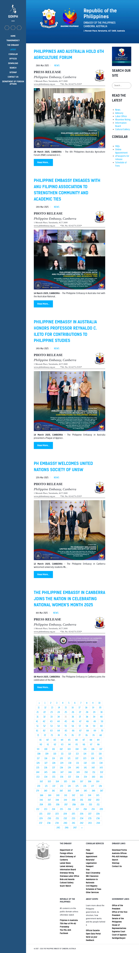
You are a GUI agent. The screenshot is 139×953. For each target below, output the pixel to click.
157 (69, 777)
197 (49, 800)
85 (69, 740)
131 (77, 763)
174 (69, 786)
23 (51, 712)
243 (90, 823)
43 (51, 721)
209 (82, 804)
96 (84, 744)
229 (41, 818)
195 (97, 795)
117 (38, 758)
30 (101, 712)
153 (37, 777)
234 (81, 818)
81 (41, 740)
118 (45, 758)
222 (48, 814)
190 (57, 795)
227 (89, 814)
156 (61, 777)
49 (95, 721)
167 (81, 781)
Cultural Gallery (122, 129)
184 (77, 790)
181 (53, 790)
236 (98, 818)
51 (37, 726)
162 (41, 781)
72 (45, 735)
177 (92, 786)
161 (101, 777)
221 (40, 814)
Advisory (119, 113)
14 (59, 707)
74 (59, 735)
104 (77, 749)
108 (38, 753)
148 (70, 772)
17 (79, 707)
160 (93, 777)
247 (75, 827)
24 (59, 712)
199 (65, 800)
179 (37, 790)
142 (93, 767)
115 (92, 753)
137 (53, 767)
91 (48, 744)
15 (66, 707)
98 (98, 744)
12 (45, 707)
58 (87, 726)
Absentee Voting (122, 119)
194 (89, 795)
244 (98, 823)
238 (48, 823)
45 (66, 721)
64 (58, 730)
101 (53, 749)
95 (76, 744)
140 (77, 767)
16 (73, 707)
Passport (90, 866)
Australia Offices (119, 853)
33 (51, 717)
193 (81, 795)
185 (85, 790)
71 (38, 735)
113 (77, 753)
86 (76, 740)
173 (61, 786)
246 (66, 827)
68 (87, 730)
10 (99, 703)
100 (45, 749)
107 (100, 749)
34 (58, 717)
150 (86, 772)
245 (58, 827)
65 (66, 730)
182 (61, 790)
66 (73, 730)
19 (93, 707)
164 (57, 781)
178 (100, 786)
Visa (88, 869)
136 (45, 767)
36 (73, 717)
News (117, 110)
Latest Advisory (66, 866)
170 (38, 786)
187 (101, 790)
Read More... (43, 162)
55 (66, 726)
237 (40, 823)
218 (85, 809)
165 (65, 781)
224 (65, 814)
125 (100, 758)
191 (65, 795)
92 (55, 744)
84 (62, 740)
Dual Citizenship (93, 873)
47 (80, 721)
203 (97, 800)
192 (73, 795)
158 (77, 777)
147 (61, 772)
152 (101, 772)
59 (94, 726)
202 (89, 800)
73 (52, 735)
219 (93, 809)
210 (90, 804)
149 (78, 772)
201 (81, 800)
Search (115, 860)
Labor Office (121, 116)
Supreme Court (118, 931)
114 (84, 753)
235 (89, 818)
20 (100, 707)
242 (81, 823)
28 (87, 712)
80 (100, 735)
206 (57, 804)
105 (84, 749)
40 (101, 717)
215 (61, 809)
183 (69, 790)
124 (92, 758)
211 (98, 804)
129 (61, 763)
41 (37, 721)
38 (87, 717)
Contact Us (117, 866)
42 (44, 721)
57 (80, 726)
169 (97, 781)
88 (91, 740)
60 (101, 726)
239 (57, 823)
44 (58, 721)
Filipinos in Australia (69, 920)
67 (80, 730)
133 (93, 763)
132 (85, 763)
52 (44, 726)
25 (66, 712)
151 (93, 772)
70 (102, 730)
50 (102, 721)
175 (77, 786)
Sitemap (115, 863)
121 (69, 758)
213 (45, 809)
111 (62, 753)
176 (84, 786)
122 (76, 758)
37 (80, 717)
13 (52, 707)
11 (39, 707)
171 (46, 786)
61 (37, 730)
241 (73, 823)
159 (85, 777)
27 (80, 712)
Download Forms (119, 850)
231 (57, 818)
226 (81, 814)
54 (58, 726)
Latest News (65, 863)
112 (69, 753)
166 (73, 781)
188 (41, 795)
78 (86, 735)
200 (73, 800)
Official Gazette (93, 930)
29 (94, 712)
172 (53, 786)
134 (101, 763)
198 (57, 800)
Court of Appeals (119, 935)
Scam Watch (65, 886)
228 (98, 814)
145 (45, 772)
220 (101, 809)
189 (49, 795)
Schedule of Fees (93, 889)
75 (66, 735)
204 (41, 804)
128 (53, 763)
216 (69, 809)
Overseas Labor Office (69, 876)
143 (101, 767)
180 (45, 790)
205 (49, 804)
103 (69, 749)
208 (74, 804)
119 (53, 758)
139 (69, 767)
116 (100, 753)
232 (65, 818)
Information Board (68, 869)
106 (92, 749)
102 (61, 749)
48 (87, 721)
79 (93, 735)
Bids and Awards (67, 879)
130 (69, 763)
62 (44, 730)
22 (44, 712)
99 (38, 749)
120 (61, 758)
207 (65, 804)
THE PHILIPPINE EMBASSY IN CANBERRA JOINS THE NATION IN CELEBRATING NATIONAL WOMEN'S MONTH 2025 (69, 598)
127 (46, 763)
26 (73, 712)
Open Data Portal (93, 933)
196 (41, 800)
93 (62, 744)
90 (41, 744)
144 (37, 772)
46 (73, 721)
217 (77, 809)
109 (46, 753)
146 (54, 772)
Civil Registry (91, 886)
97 (91, 744)
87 (84, 740)
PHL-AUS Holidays (119, 856)
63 (51, 730)
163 (49, 781)
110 (54, 753)
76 (73, 735)
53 (51, 726)
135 (37, 767)
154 (45, 777)
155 (53, 777)
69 (95, 730)
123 (84, 758)
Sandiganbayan (118, 938)
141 (85, 767)
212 (37, 809)
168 (89, 781)
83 (55, 740)
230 (49, 818)
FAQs (117, 146)
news (57, 65)
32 (44, 717)
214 (53, 809)
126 (38, 763)
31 (37, 717)
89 (98, 740)
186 (93, 790)
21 (38, 712)
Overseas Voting (67, 873)
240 (65, 823)
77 (79, 735)
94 (69, 744)
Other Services (92, 892)
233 (73, 818)
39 (94, 717)
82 (47, 740)
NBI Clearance (92, 876)
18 (86, 707)
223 (57, 814)
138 (61, 767)
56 (73, 726)
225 (73, 814)
